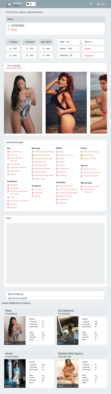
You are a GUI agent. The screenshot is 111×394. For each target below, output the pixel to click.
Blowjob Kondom (66, 186)
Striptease (39, 189)
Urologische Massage (43, 158)
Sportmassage (40, 172)
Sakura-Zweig (40, 179)
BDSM (61, 158)
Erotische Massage (42, 155)
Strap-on (62, 165)
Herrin (61, 152)
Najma (22, 12)
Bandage (62, 172)
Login (102, 4)
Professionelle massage (44, 152)
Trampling (63, 175)
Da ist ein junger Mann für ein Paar (18, 192)
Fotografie (14, 188)
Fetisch (13, 174)
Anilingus (62, 203)
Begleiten (14, 185)
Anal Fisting (88, 155)
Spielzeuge (14, 171)
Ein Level (13, 155)
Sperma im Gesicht (91, 176)
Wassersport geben (91, 186)
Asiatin (88, 49)
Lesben (38, 196)
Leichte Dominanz (66, 155)
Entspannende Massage (44, 175)
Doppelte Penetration (18, 167)
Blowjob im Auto (65, 196)
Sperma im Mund (90, 169)
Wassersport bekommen (89, 190)
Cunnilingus (63, 199)
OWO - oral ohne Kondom (16, 159)
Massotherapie (41, 165)
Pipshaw (13, 204)
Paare (12, 197)
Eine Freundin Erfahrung (68, 189)
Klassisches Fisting (91, 152)
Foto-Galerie (13, 66)
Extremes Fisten (90, 158)
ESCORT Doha (12, 12)
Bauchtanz (39, 193)
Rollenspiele (64, 169)
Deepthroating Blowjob (68, 193)
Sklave (61, 162)
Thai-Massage (40, 162)
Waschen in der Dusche (19, 201)
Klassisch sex (15, 152)
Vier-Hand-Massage (42, 169)
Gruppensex (15, 164)
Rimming (13, 207)
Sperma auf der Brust (92, 172)
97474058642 (17, 25)
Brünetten (89, 55)
